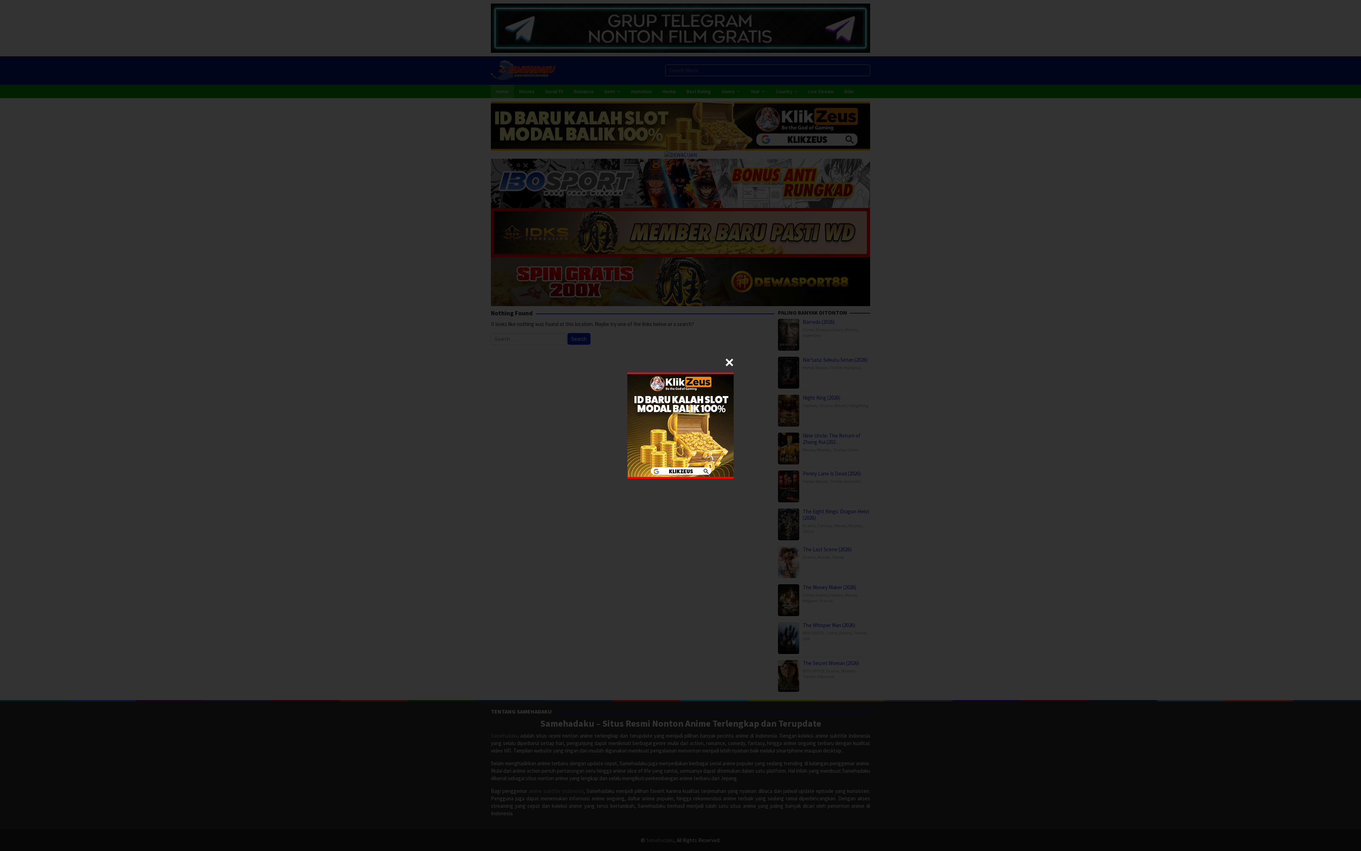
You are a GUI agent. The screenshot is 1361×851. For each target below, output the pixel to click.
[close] (729, 362)
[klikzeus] (680, 425)
